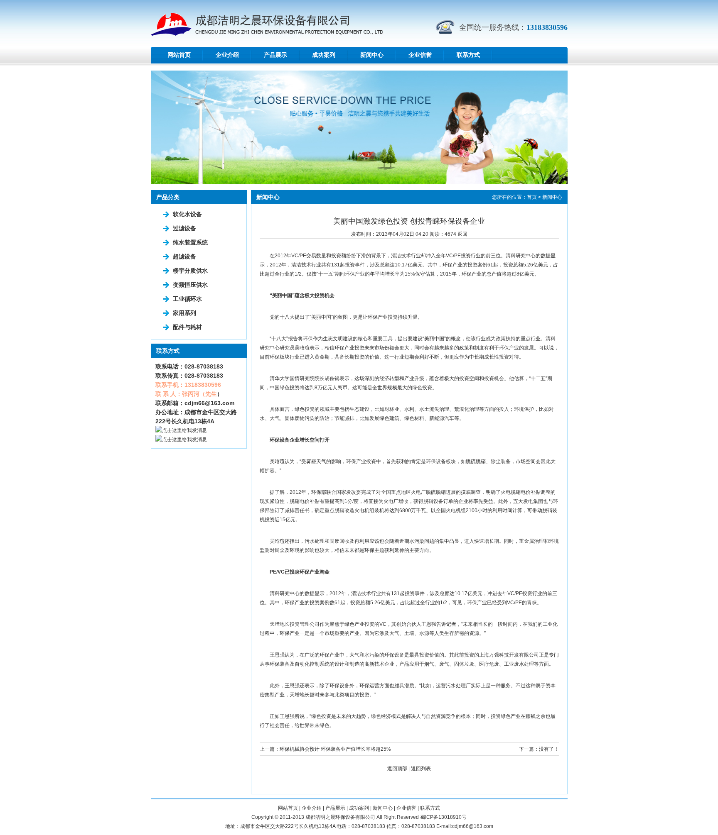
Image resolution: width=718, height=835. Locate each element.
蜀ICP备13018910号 (443, 817)
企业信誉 (420, 55)
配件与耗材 (187, 327)
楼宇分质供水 (190, 270)
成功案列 (323, 55)
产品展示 (275, 55)
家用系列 (184, 313)
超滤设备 (184, 256)
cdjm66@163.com (209, 403)
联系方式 (468, 55)
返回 (462, 234)
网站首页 (179, 55)
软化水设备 (187, 214)
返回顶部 (397, 769)
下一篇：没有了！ (539, 749)
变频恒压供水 (190, 284)
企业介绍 (227, 55)
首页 (532, 197)
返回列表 (421, 769)
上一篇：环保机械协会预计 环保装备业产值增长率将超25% (325, 749)
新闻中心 (372, 55)
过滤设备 (184, 228)
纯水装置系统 (190, 242)
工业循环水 (187, 298)
